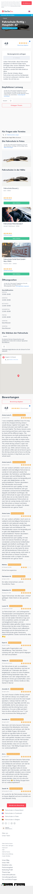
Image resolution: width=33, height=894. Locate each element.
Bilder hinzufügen (8, 147)
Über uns (5, 833)
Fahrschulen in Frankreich (13, 813)
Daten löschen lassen (7, 843)
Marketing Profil (7, 870)
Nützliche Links (7, 865)
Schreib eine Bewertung (16, 805)
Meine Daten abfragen (7, 845)
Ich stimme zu (26, 3)
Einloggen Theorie (16, 105)
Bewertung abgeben (22, 45)
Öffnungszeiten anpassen (22, 286)
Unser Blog (5, 860)
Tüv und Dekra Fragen (9, 879)
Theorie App (6, 872)
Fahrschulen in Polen (12, 816)
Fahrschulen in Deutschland (14, 810)
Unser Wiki (5, 862)
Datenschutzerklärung (7, 854)
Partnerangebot (7, 867)
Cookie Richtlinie (6, 856)
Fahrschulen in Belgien (12, 819)
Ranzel (5, 18)
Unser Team (6, 836)
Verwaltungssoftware (9, 877)
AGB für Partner (6, 852)
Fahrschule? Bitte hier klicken (7, 15)
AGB (3, 849)
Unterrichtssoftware (8, 875)
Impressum (5, 847)
